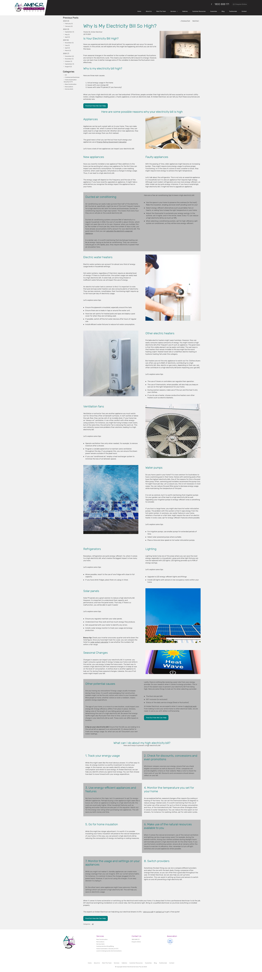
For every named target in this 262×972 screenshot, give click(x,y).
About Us (149, 11)
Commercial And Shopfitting (105, 946)
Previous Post (185, 21)
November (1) (69, 42)
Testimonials (233, 11)
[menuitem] (90, 963)
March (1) (68, 50)
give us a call (148, 912)
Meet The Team (161, 11)
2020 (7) (66, 53)
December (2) (69, 56)
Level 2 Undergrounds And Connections (109, 951)
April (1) (67, 37)
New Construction (70, 84)
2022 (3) (66, 29)
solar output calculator (99, 642)
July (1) (67, 45)
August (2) (68, 66)
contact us (160, 912)
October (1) (68, 61)
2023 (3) (66, 21)
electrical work (190, 706)
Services (173, 11)
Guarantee (213, 11)
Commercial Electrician (72, 77)
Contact (244, 11)
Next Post (196, 21)
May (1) (67, 34)
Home (139, 11)
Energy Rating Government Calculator (111, 142)
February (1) (69, 23)
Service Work (69, 89)
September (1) (69, 32)
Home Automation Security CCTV (70, 81)
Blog (223, 11)
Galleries (185, 11)
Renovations (69, 86)
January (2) (69, 26)
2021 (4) (66, 40)
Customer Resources (199, 11)
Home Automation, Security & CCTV (107, 948)
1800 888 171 (222, 4)
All (66, 75)
